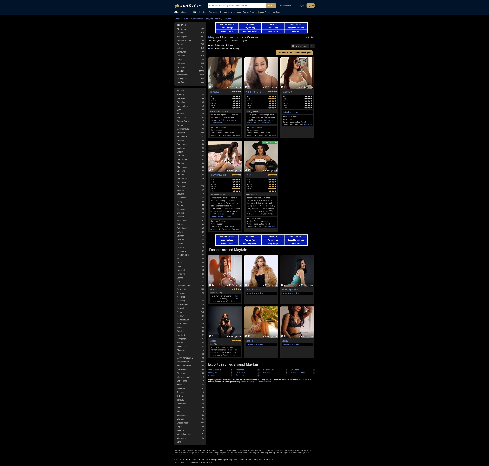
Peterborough (183, 320)
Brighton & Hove (184, 40)
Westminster (197, 19)
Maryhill (266, 372)
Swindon (181, 388)
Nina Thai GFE (253, 91)
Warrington (182, 415)
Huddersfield (183, 255)
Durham (180, 217)
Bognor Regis (183, 121)
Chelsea (180, 163)
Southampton (183, 362)
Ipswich (180, 266)
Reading (180, 331)
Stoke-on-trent (183, 377)
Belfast (180, 33)
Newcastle (182, 289)
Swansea (181, 384)
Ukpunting (228, 19)
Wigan (179, 426)
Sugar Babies (265, 12)
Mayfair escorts (213, 19)
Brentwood (182, 136)
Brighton (180, 140)
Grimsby (180, 236)
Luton (179, 281)
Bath (179, 110)
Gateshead (182, 228)
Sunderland (182, 381)
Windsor (180, 430)
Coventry (181, 186)
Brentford (295, 370)
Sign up (311, 5)
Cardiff (180, 152)
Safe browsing (184, 12)
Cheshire (181, 171)
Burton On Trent (269, 370)
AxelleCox (287, 91)
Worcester (181, 438)
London (180, 71)
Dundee (180, 213)
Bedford (180, 113)
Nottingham (182, 78)
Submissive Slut (218, 174)
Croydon (180, 194)
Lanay (285, 340)
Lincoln (180, 278)
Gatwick (180, 232)
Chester (180, 175)
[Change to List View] (312, 46)
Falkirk (180, 224)
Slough (180, 354)
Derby (179, 201)
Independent (222, 48)
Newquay (181, 300)
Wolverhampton (184, 434)
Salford (180, 342)
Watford (180, 419)
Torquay (180, 400)
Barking (180, 94)
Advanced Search (285, 5)
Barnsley (181, 98)
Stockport (181, 373)
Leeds (180, 59)
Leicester (181, 63)
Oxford (180, 312)
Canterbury (182, 148)
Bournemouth (183, 129)
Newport (181, 293)
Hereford (181, 247)
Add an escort (215, 12)
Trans (230, 45)
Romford (181, 335)
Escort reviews (181, 19)
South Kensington (185, 358)
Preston (180, 327)
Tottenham (240, 372)
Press (228, 459)
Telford (180, 396)
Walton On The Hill (298, 372)
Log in (301, 5)
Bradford (181, 133)
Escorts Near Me (266, 459)
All (211, 45)
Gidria (213, 340)
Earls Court (182, 220)
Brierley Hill (212, 372)
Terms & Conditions (191, 459)
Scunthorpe (182, 346)
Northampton (182, 304)
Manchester (182, 75)
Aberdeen (181, 29)
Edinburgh (181, 52)
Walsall (180, 407)
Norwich (180, 308)
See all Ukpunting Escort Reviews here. (256, 382)
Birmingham (182, 36)
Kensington (182, 270)
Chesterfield (182, 178)
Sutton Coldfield (214, 370)
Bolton (180, 125)
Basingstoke (182, 106)
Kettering (181, 274)
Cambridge (182, 144)
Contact (276, 12)
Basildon (181, 102)
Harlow (180, 243)
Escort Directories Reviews (244, 459)
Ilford (179, 262)
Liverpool (181, 67)
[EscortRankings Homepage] (190, 6)
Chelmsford (182, 159)
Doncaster (181, 209)
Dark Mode (201, 12)
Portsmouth (182, 323)
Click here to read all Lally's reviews (260, 214)
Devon (180, 205)
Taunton (180, 392)
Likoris (249, 340)
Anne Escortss (254, 289)
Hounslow (181, 251)
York (179, 442)
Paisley (180, 316)
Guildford (181, 239)
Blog (233, 12)
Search (271, 5)
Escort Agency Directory (247, 12)
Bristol (180, 44)
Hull (178, 258)
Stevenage (182, 369)
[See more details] (236, 135)
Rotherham (182, 339)
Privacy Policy (208, 459)
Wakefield (181, 404)
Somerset (240, 375)
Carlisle (180, 155)
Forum (226, 12)
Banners (220, 459)
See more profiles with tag (294, 53)
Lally (248, 174)
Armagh (211, 375)
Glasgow (181, 55)
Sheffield (181, 82)
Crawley (180, 190)
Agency (236, 48)
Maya (213, 289)
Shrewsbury (182, 350)
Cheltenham (182, 167)
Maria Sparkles (290, 289)
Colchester (182, 182)
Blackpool (181, 117)
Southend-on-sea (184, 365)
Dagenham (181, 197)
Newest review (299, 46)
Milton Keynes (183, 285)
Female (220, 45)
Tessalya (214, 91)
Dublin (180, 48)
